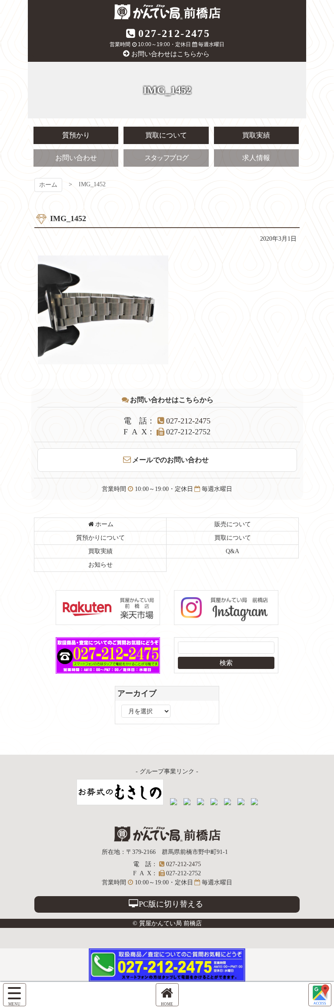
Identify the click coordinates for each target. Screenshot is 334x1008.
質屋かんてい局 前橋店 (167, 12)
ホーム (48, 184)
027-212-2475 (174, 33)
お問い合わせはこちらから (170, 53)
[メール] (319, 994)
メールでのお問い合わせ (170, 460)
